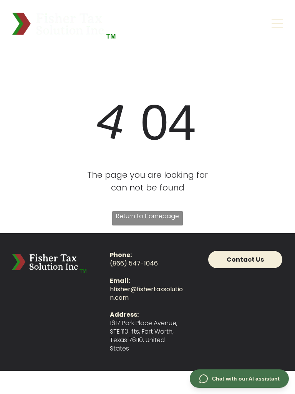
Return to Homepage (147, 216)
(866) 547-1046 (134, 263)
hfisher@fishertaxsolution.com (146, 293)
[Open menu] (277, 23)
